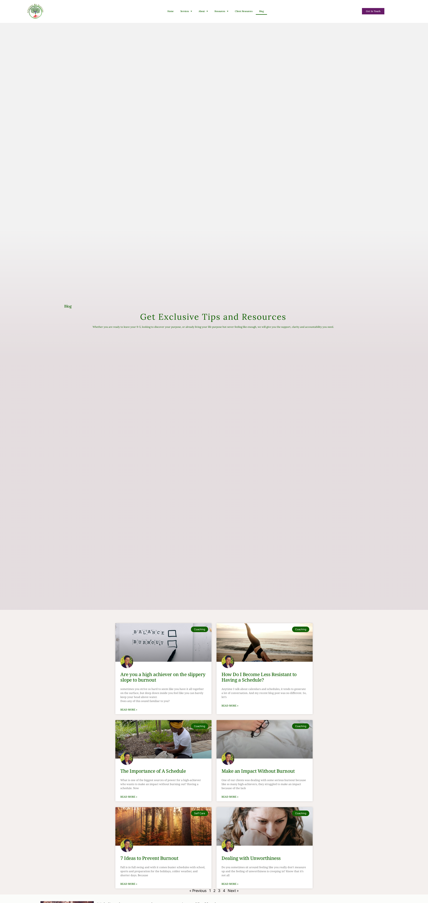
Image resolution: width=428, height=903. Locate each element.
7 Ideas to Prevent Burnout (149, 858)
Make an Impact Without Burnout (258, 771)
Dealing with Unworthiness (251, 858)
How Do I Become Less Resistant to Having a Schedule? (259, 677)
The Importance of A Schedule (153, 771)
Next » (233, 890)
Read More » (128, 709)
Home (170, 11)
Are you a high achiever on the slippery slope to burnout (162, 677)
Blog (261, 11)
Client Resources (243, 11)
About (202, 11)
